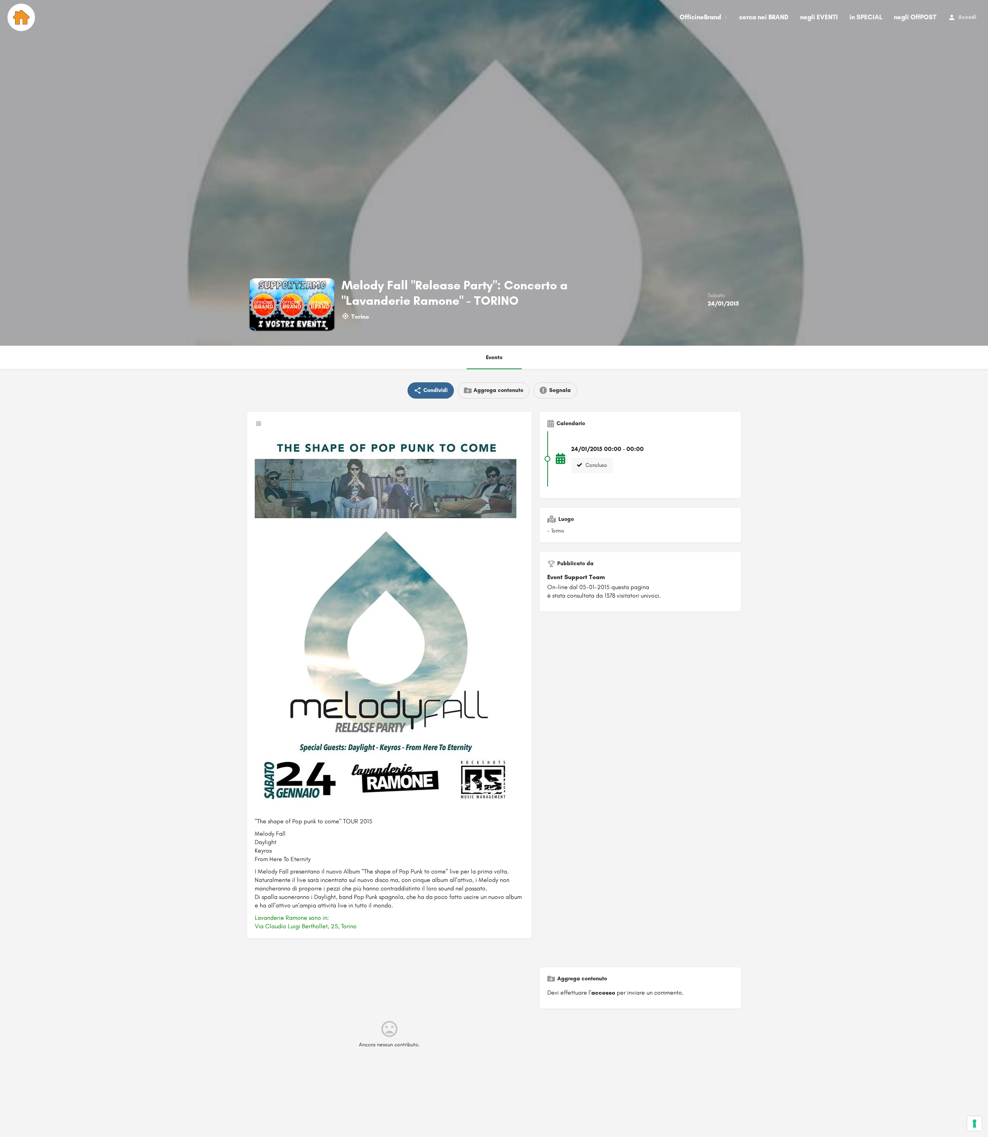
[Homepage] (22, 17)
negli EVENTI (819, 17)
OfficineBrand (700, 17)
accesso (603, 992)
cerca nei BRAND (763, 17)
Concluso (595, 465)
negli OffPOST (915, 17)
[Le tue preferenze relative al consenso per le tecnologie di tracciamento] (974, 1123)
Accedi (967, 17)
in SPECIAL (865, 17)
